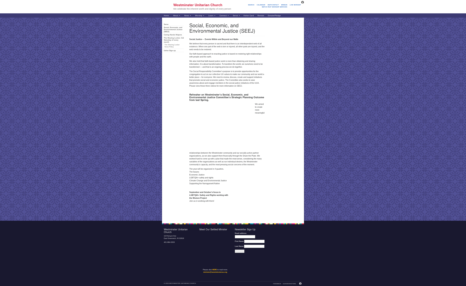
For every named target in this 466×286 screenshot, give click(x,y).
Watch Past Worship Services (274, 7)
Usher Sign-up (170, 50)
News (187, 16)
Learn (211, 16)
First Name (239, 241)
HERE (214, 270)
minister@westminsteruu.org (215, 272)
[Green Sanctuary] (296, 266)
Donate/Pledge (274, 16)
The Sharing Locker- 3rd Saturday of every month (174, 40)
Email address (240, 233)
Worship (199, 16)
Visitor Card (248, 16)
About (176, 16)
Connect (223, 16)
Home (166, 16)
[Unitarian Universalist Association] (286, 240)
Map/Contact (273, 5)
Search (251, 5)
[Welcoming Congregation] (280, 266)
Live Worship (295, 5)
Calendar (261, 5)
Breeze (284, 5)
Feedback (277, 283)
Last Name (239, 246)
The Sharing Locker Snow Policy (172, 46)
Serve (235, 16)
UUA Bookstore (289, 283)
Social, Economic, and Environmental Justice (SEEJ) (173, 30)
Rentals (261, 16)
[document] (233, 119)
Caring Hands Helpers (173, 35)
